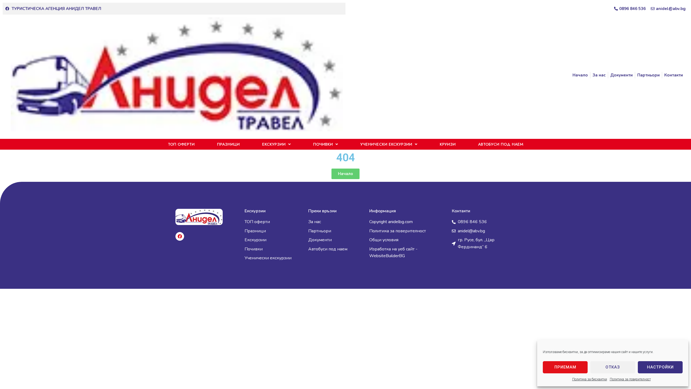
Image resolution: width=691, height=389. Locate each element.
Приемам (565, 367)
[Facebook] (179, 236)
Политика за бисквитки (589, 379)
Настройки (660, 367)
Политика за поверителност (630, 379)
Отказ (612, 367)
